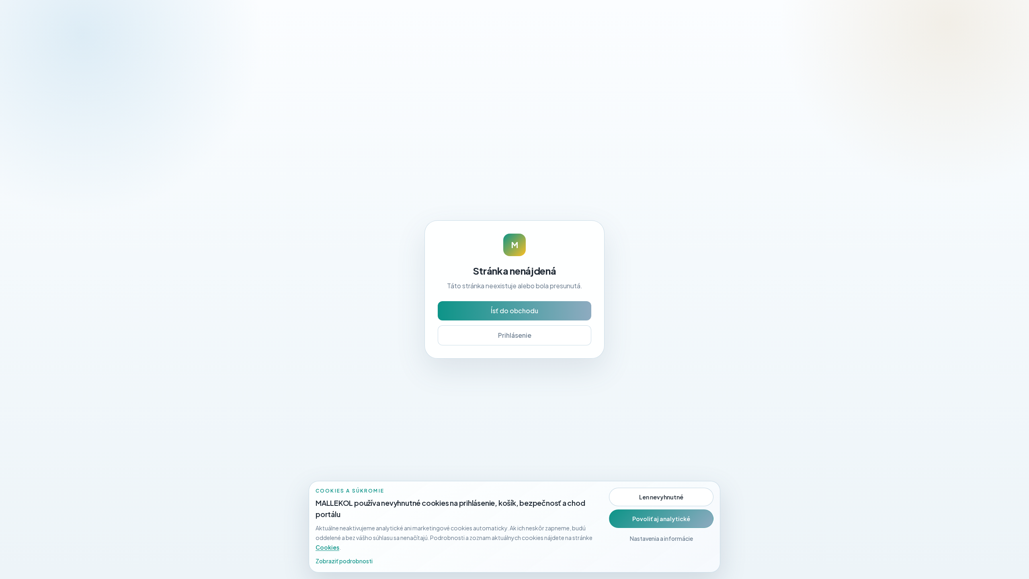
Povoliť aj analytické (661, 518)
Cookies (327, 547)
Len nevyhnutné (661, 497)
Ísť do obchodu (514, 310)
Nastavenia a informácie (661, 538)
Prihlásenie (514, 335)
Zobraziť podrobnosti (344, 561)
